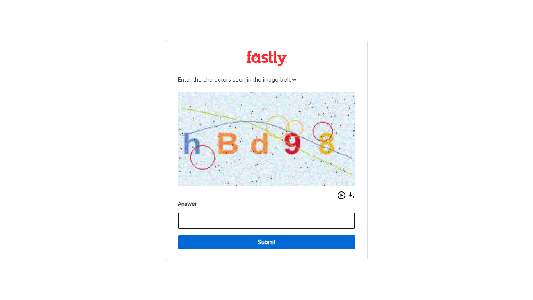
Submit (266, 242)
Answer (187, 203)
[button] (341, 195)
